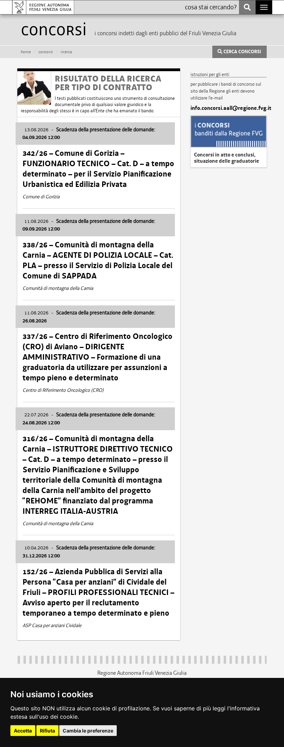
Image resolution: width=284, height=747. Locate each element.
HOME (26, 52)
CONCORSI (45, 52)
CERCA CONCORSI (241, 52)
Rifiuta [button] (47, 731)
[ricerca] (247, 7)
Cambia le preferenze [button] (88, 731)
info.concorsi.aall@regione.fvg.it (228, 108)
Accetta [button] (23, 731)
